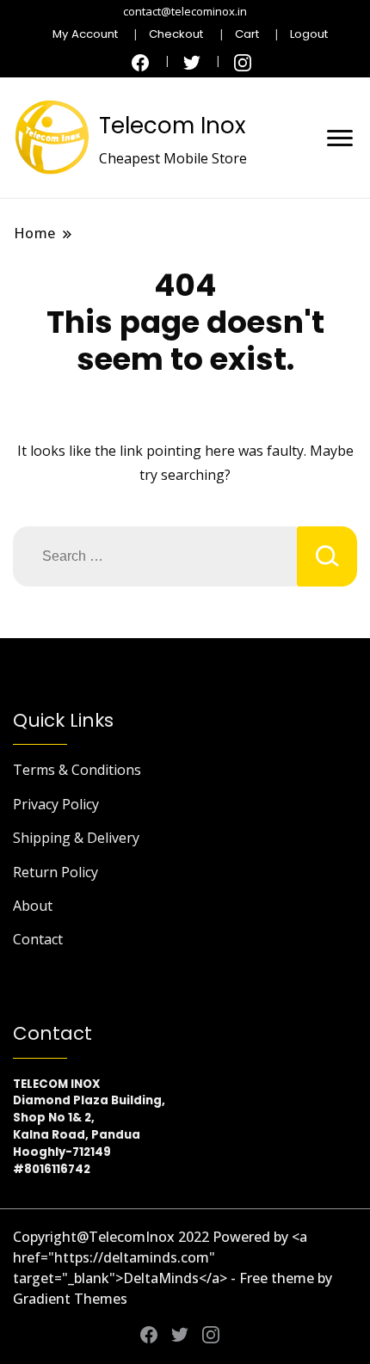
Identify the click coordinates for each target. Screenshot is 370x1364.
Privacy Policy (56, 804)
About (32, 905)
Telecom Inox (172, 125)
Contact (38, 939)
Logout (309, 34)
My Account (85, 34)
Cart (247, 34)
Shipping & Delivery (76, 837)
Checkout (176, 34)
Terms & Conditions (77, 769)
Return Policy (55, 872)
